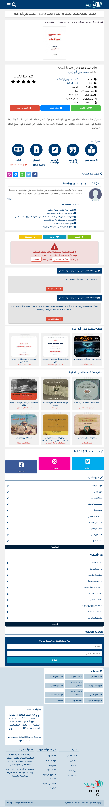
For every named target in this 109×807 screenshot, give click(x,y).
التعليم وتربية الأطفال (92, 587)
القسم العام (96, 563)
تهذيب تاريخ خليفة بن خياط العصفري (58, 220)
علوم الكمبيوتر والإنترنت (91, 605)
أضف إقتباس (54, 108)
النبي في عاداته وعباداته (63, 223)
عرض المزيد (96, 141)
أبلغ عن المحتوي (61, 259)
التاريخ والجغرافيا (95, 618)
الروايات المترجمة (95, 581)
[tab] (91, 152)
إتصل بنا (36, 259)
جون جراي (98, 491)
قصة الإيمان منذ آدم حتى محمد (60, 213)
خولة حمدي (97, 485)
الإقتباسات (73, 776)
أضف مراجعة (22, 108)
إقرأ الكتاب (84, 108)
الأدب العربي (77, 700)
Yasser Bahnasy (27, 802)
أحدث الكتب (72, 755)
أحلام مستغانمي (95, 516)
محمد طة (98, 510)
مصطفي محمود (95, 522)
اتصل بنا (51, 755)
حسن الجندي (96, 528)
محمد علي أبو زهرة (82, 22)
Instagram (54, 468)
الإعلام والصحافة (95, 612)
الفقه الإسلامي (96, 599)
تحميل (77, 237)
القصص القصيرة (95, 593)
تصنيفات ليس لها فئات (67, 79)
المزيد (9, 199)
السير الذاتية (72, 83)
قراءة (52, 237)
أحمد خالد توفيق (95, 504)
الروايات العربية (95, 569)
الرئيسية (97, 22)
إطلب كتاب (50, 760)
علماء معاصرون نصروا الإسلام (58, 22)
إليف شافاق (97, 540)
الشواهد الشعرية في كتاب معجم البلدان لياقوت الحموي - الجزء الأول (44, 216)
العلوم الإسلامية (95, 575)
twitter (87, 468)
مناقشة (28, 237)
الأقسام (94, 555)
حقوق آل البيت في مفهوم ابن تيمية (58, 226)
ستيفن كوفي (96, 498)
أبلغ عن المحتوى (17, 165)
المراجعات (73, 770)
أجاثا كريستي (96, 534)
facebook (21, 471)
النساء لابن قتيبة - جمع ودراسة (60, 210)
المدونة (60, 700)
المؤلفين (93, 478)
